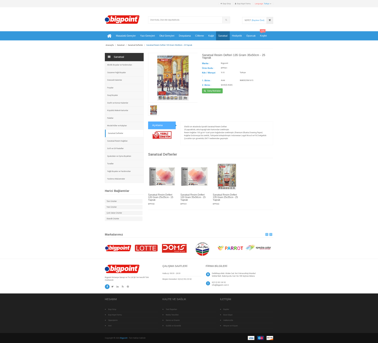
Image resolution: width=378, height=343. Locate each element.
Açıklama (157, 125)
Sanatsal (223, 36)
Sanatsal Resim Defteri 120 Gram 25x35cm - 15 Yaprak (160, 197)
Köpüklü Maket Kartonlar (117, 110)
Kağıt (211, 36)
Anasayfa (110, 45)
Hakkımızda (228, 320)
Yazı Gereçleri (147, 36)
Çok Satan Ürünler (114, 213)
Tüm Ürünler (112, 201)
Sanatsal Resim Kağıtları (117, 141)
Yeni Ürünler (112, 207)
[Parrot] (230, 248)
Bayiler (226, 309)
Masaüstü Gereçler (126, 36)
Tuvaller (110, 164)
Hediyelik (237, 36)
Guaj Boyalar (112, 95)
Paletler (110, 118)
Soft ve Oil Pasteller (115, 148)
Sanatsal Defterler (135, 45)
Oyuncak (251, 36)
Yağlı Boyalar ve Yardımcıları (119, 171)
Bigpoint (123, 338)
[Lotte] (146, 248)
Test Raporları (171, 309)
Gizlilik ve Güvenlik (173, 326)
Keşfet (263, 34)
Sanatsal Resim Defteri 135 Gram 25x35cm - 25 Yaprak (225, 197)
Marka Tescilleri (172, 315)
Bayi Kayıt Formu (244, 4)
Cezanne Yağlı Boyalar (116, 72)
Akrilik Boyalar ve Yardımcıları (119, 65)
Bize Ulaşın (228, 315)
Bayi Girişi (227, 4)
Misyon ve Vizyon (230, 326)
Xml (109, 326)
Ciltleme (199, 36)
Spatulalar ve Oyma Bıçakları (119, 156)
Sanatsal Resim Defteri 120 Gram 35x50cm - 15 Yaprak (193, 197)
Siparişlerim (113, 320)
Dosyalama (185, 36)
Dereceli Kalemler (114, 80)
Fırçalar (110, 88)
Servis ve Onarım (173, 320)
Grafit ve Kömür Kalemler (117, 103)
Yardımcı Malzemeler (116, 179)
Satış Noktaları (214, 91)
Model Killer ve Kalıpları (117, 125)
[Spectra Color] (258, 248)
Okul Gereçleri (166, 36)
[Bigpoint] (122, 19)
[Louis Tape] (202, 249)
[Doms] (174, 248)
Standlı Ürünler (113, 219)
